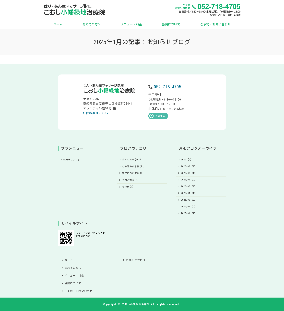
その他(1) (128, 187)
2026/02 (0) (188, 206)
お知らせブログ (72, 159)
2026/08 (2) (188, 166)
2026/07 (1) (188, 173)
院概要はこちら (97, 113)
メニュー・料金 (131, 24)
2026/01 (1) (188, 213)
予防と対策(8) (130, 180)
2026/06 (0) (188, 179)
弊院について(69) (132, 173)
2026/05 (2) (188, 186)
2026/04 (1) (188, 193)
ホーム (58, 24)
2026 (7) (186, 159)
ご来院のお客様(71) (133, 166)
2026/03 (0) (188, 200)
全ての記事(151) (132, 159)
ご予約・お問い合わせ (215, 24)
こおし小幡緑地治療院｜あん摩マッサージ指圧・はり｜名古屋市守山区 (74, 10)
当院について (171, 24)
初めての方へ (92, 24)
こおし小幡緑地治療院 (136, 304)
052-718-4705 (167, 87)
